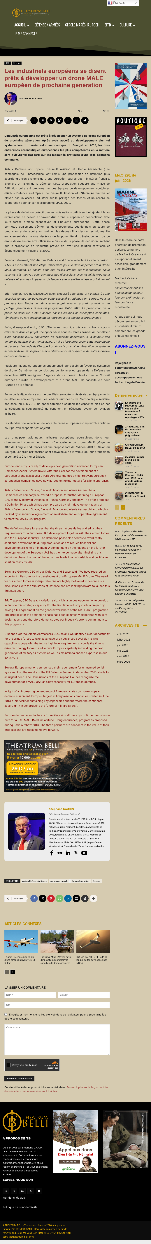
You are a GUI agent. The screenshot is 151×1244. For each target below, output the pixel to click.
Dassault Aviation (80, 881)
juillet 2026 (123, 639)
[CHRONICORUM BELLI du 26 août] (119, 496)
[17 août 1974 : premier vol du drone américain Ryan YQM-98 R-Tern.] (21, 941)
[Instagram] (14, 1191)
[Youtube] (84, 853)
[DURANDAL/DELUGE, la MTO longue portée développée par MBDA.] (93, 941)
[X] (42, 120)
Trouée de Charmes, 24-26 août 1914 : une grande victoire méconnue (134, 478)
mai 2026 (122, 650)
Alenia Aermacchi (59, 881)
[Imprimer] (85, 120)
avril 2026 (123, 656)
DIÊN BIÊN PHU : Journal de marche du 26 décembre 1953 (130, 535)
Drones (96, 881)
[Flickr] (60, 853)
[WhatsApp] (59, 120)
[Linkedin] (68, 120)
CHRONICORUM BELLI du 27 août (135, 446)
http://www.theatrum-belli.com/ (64, 814)
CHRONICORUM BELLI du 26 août (135, 495)
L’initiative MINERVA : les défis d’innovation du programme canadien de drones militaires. (56, 960)
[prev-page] (6, 972)
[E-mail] (76, 120)
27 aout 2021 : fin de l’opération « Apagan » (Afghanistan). (135, 431)
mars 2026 (123, 661)
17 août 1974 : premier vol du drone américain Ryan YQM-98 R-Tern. (20, 960)
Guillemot (120, 582)
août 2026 (123, 634)
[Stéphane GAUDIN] (11, 98)
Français (119, 2)
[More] (93, 898)
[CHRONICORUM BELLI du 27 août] (119, 447)
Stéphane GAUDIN (32, 98)
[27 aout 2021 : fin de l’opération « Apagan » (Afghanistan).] (119, 429)
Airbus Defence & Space (34, 881)
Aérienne (16, 63)
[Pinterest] (51, 120)
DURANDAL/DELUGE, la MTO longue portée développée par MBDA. (91, 960)
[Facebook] (34, 120)
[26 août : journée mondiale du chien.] (119, 460)
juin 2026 (122, 645)
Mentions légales (14, 1197)
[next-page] (12, 972)
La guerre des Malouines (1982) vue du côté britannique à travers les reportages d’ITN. (135, 410)
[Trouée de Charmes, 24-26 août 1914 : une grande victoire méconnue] (119, 475)
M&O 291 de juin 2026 (125, 178)
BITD (8, 63)
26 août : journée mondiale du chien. (134, 460)
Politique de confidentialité (20, 1207)
